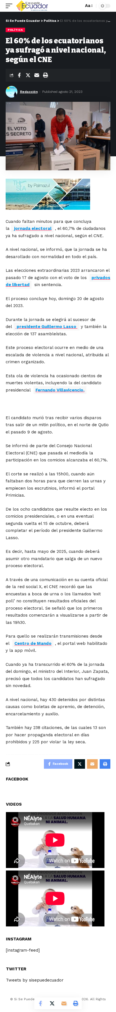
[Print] (45, 75)
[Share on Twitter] (28, 75)
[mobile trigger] (10, 6)
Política (15, 29)
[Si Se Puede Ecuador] (31, 6)
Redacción (29, 92)
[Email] (37, 75)
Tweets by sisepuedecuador (35, 980)
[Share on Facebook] (19, 75)
